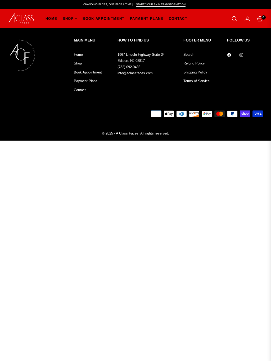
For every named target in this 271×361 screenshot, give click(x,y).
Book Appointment (88, 72)
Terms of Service (196, 81)
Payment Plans (85, 81)
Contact (80, 90)
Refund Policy (194, 63)
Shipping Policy (195, 72)
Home (78, 55)
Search (188, 55)
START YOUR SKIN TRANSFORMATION (161, 4)
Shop (78, 63)
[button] (234, 19)
